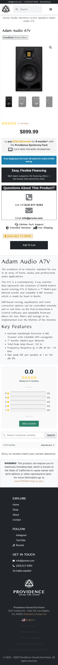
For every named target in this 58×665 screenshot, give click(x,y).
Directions (29, 614)
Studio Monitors (20, 18)
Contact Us (40, 614)
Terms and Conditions (29, 638)
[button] (15, 37)
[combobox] (30, 9)
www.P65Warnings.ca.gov (28, 481)
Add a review (29, 423)
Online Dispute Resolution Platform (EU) (29, 649)
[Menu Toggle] (50, 9)
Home (6, 18)
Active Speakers (39, 18)
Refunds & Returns (29, 632)
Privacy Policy (29, 626)
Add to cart (29, 245)
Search (51, 435)
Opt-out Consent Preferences (29, 643)
